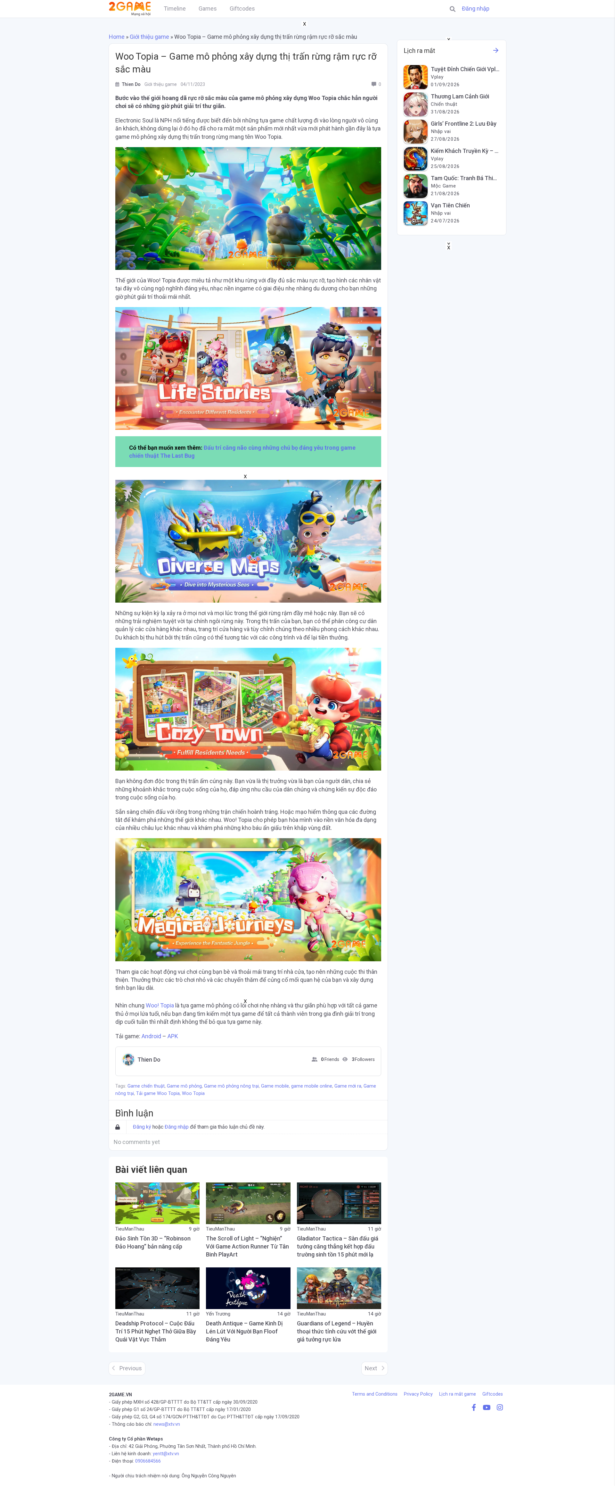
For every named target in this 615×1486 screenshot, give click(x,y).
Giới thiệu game (149, 36)
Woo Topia (193, 1093)
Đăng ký (142, 1127)
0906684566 (148, 1461)
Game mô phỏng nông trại (231, 1086)
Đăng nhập (475, 8)
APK (173, 1036)
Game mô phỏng (184, 1086)
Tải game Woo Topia (158, 1093)
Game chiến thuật (146, 1086)
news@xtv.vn (166, 1424)
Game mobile (275, 1086)
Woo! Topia (160, 1005)
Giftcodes (492, 1394)
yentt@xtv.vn (166, 1454)
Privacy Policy (418, 1394)
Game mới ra (347, 1086)
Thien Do (149, 1059)
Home (117, 36)
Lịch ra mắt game (457, 1394)
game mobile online (311, 1086)
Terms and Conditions (375, 1394)
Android (151, 1036)
